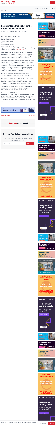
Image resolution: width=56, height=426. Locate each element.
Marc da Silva (14, 31)
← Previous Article (5, 115)
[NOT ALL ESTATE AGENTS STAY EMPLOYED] (46, 26)
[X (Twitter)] (50, 8)
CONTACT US (18, 7)
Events (9, 23)
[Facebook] (52, 8)
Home (2, 23)
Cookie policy (13, 424)
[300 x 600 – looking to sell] (46, 103)
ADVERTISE (4, 10)
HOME (2, 7)
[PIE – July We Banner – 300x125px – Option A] (46, 34)
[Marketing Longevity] (46, 42)
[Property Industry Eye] (8, 2)
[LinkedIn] (54, 8)
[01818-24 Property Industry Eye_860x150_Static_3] (18, 110)
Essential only (43, 423)
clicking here (20, 49)
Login (52, 2)
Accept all (51, 423)
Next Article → (32, 115)
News (6, 23)
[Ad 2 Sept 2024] (46, 73)
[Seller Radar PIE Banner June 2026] (28, 16)
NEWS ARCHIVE (9, 7)
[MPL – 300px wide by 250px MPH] (46, 54)
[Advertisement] (46, 127)
